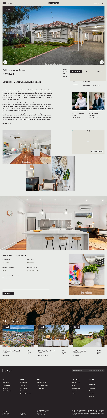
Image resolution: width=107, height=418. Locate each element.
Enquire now (76, 71)
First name (6, 260)
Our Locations (76, 382)
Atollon (45, 414)
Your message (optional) (11, 275)
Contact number (8, 267)
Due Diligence (23, 413)
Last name (30, 260)
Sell (38, 379)
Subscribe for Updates (96, 370)
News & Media (76, 388)
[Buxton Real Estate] (10, 370)
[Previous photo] (5, 62)
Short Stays (23, 388)
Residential (6, 382)
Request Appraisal (42, 385)
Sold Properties (41, 382)
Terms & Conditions (7, 414)
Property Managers (25, 394)
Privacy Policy (6, 413)
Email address (32, 267)
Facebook (92, 391)
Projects (5, 388)
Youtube (91, 396)
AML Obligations (24, 414)
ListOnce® (39, 414)
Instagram (92, 388)
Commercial (6, 385)
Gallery (87, 71)
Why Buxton (23, 391)
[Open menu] (4, 3)
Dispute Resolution (7, 411)
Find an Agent (7, 391)
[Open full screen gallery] (53, 35)
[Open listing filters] (102, 3)
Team (73, 385)
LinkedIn (91, 394)
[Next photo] (102, 62)
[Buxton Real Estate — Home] (53, 3)
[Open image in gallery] (50, 173)
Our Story (75, 379)
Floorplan (98, 71)
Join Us (91, 379)
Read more (6, 123)
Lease (22, 379)
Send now (7, 293)
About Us (74, 391)
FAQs (73, 394)
